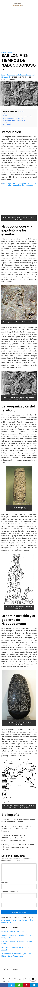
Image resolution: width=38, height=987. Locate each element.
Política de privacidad (10, 969)
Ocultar (21, 111)
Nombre (4, 882)
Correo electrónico (9, 891)
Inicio (3, 75)
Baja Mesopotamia (7, 52)
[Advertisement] (19, 29)
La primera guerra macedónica (12, 931)
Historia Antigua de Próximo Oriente (19, 75)
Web (2, 901)
